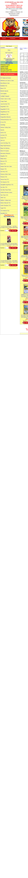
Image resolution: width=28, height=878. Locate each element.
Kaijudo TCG (3, 137)
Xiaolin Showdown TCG (6, 205)
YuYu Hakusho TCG (5, 210)
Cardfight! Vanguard (5, 96)
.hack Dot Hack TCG (5, 104)
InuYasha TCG (4, 135)
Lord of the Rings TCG (5, 143)
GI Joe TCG (3, 122)
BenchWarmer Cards (5, 83)
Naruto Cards (4, 68)
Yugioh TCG (3, 208)
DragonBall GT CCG (5, 109)
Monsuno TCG (4, 161)
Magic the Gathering (5, 148)
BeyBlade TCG (4, 85)
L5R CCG (3, 140)
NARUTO (21, 38)
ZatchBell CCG (4, 213)
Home (9, 50)
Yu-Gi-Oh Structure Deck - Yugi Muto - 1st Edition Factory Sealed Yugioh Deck (9, 227)
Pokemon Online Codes (6, 174)
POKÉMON (12, 38)
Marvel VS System (5, 150)
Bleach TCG (3, 88)
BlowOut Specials (4, 91)
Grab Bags (3, 124)
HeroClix (2, 130)
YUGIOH (4, 38)
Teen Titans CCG (4, 195)
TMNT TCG (3, 197)
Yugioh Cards (4, 66)
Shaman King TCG (5, 179)
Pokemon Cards (5, 64)
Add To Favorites (9, 52)
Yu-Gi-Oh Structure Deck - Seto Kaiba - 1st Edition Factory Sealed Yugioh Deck (9, 261)
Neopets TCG (3, 169)
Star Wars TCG (4, 187)
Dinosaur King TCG (6, 70)
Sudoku (25, 48)
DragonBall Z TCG (5, 106)
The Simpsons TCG (5, 182)
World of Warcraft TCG (5, 202)
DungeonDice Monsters (6, 117)
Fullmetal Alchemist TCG (6, 119)
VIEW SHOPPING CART (9, 58)
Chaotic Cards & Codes (6, 98)
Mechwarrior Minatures (5, 153)
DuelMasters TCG (4, 114)
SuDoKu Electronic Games (6, 192)
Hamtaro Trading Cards (6, 127)
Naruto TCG (3, 163)
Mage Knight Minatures (6, 145)
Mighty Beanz (4, 158)
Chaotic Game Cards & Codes (9, 71)
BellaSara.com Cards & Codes (7, 80)
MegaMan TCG (4, 156)
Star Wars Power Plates (6, 189)
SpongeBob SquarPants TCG (7, 184)
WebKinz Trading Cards (6, 200)
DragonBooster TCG (5, 111)
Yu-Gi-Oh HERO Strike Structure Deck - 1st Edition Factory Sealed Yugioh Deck (9, 244)
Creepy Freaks (4, 101)
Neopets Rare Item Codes (6, 166)
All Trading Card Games (6, 78)
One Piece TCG (4, 171)
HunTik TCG (3, 132)
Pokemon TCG (4, 176)
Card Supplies (4, 93)
